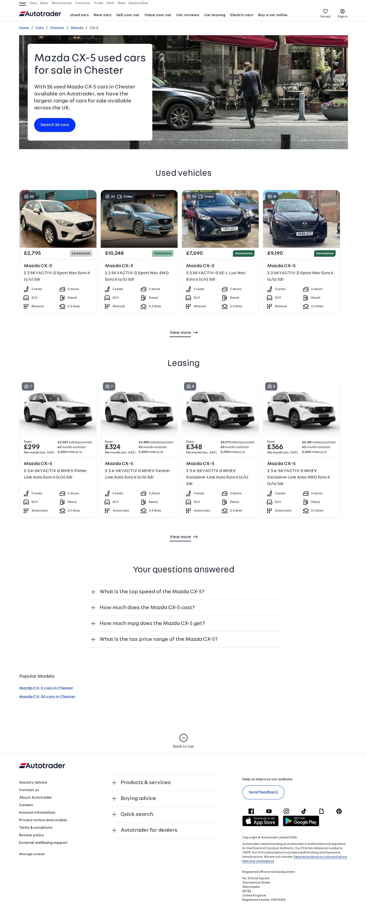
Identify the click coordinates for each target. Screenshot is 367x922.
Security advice (33, 783)
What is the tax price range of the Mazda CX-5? (159, 639)
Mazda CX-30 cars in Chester (47, 697)
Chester (57, 28)
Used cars (79, 15)
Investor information (37, 813)
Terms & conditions (35, 828)
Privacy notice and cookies (43, 820)
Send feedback (263, 792)
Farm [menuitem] (110, 3)
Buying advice (138, 798)
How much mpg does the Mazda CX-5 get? (152, 623)
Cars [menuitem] (22, 3)
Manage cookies (32, 854)
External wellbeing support (43, 843)
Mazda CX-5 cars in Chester (46, 688)
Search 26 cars (55, 125)
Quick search (137, 814)
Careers (26, 805)
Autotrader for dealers (149, 830)
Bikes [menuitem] (44, 3)
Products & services (146, 782)
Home (24, 28)
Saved (325, 16)
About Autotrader (35, 798)
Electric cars (241, 15)
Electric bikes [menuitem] (138, 3)
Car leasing (214, 15)
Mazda (77, 28)
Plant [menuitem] (121, 3)
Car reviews (187, 15)
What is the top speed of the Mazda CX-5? (152, 592)
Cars (39, 28)
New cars (102, 15)
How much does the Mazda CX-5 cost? (147, 607)
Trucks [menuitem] (98, 3)
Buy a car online (272, 15)
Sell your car (127, 15)
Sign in (343, 16)
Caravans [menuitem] (83, 3)
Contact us (29, 790)
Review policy (31, 835)
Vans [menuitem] (33, 3)
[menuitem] (79, 15)
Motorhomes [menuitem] (62, 3)
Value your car (157, 15)
